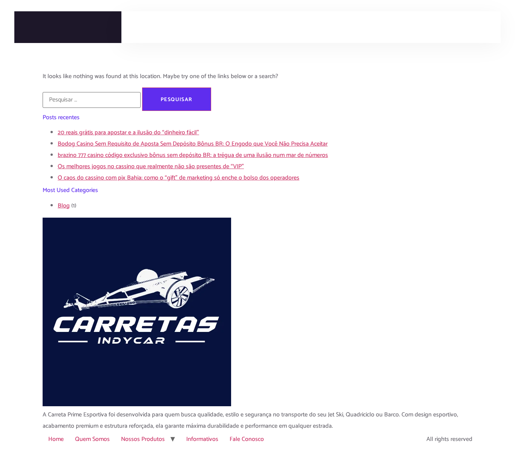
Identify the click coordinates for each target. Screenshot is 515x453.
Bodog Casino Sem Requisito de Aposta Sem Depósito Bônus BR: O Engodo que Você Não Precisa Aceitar (193, 144)
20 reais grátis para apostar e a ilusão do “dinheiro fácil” (128, 132)
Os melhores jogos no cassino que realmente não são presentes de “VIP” (151, 166)
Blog (64, 206)
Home (56, 439)
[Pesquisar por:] (92, 100)
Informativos (202, 439)
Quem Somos (92, 439)
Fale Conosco (247, 439)
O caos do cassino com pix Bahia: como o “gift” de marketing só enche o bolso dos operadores (178, 178)
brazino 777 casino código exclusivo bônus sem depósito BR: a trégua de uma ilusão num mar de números (193, 155)
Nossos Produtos (143, 439)
